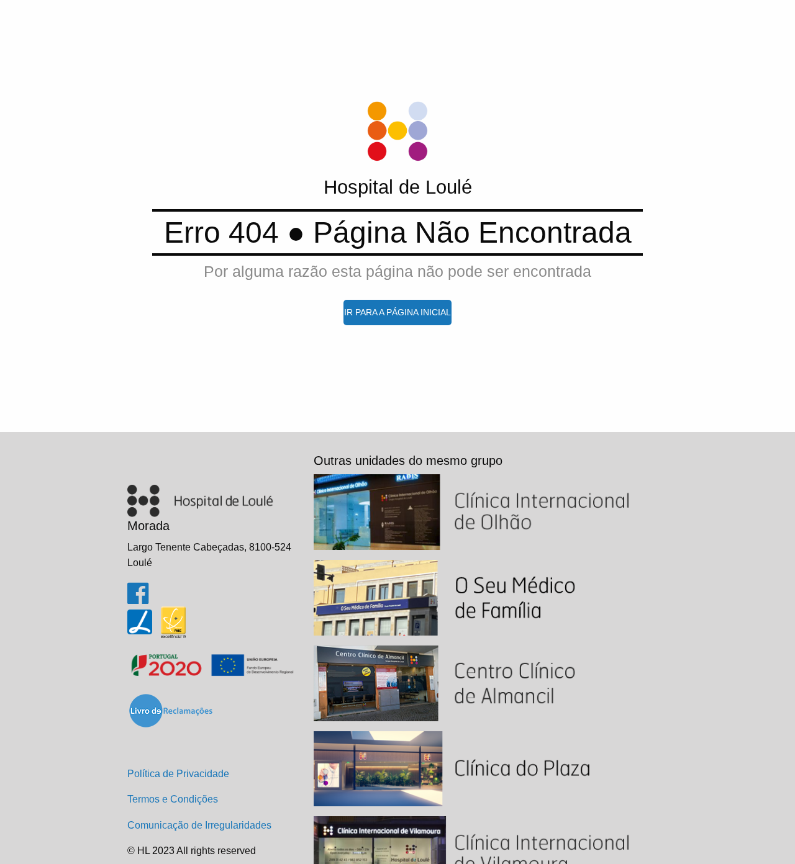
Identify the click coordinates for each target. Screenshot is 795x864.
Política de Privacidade (178, 773)
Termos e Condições (172, 799)
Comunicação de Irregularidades (199, 825)
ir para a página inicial (397, 312)
